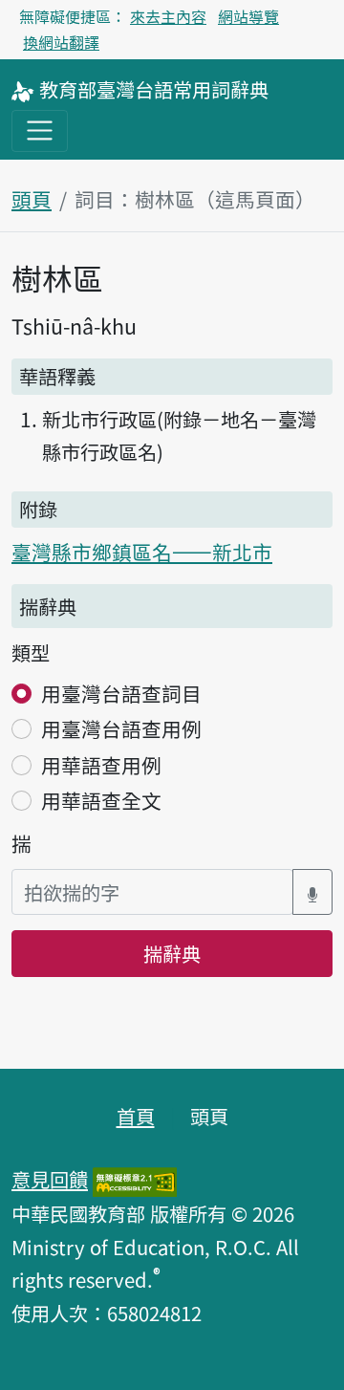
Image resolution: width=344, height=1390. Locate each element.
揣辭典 (172, 953)
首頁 (136, 1115)
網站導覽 (248, 16)
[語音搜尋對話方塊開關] (312, 892)
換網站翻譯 (61, 42)
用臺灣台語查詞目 (121, 693)
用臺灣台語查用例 (121, 728)
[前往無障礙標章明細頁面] (135, 1178)
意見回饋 (49, 1178)
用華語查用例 (101, 764)
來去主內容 (168, 16)
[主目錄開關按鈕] (39, 130)
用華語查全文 (101, 800)
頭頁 (31, 199)
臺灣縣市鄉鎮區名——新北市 (141, 551)
